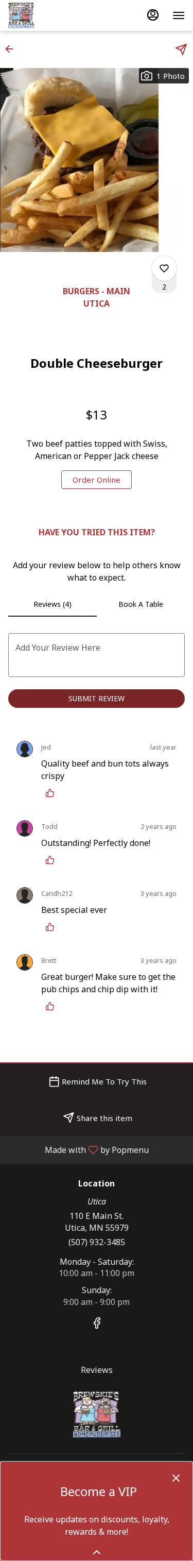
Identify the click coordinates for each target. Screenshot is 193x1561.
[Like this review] (52, 793)
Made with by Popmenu (78, 1149)
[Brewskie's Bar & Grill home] (54, 15)
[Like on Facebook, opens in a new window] (97, 1324)
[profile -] (153, 15)
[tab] (52, 604)
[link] (96, 479)
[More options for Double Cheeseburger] (164, 268)
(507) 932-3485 (96, 1242)
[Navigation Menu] (178, 15)
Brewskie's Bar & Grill (96, 1415)
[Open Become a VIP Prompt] (97, 1552)
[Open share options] (181, 49)
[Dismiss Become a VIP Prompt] (176, 1478)
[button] (12, 49)
